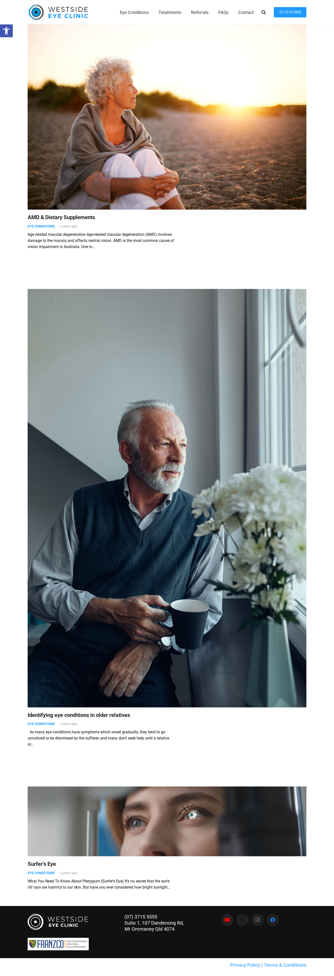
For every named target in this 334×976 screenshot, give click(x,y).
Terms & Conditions (285, 965)
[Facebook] (273, 920)
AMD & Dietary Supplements (61, 217)
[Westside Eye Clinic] (58, 12)
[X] (242, 920)
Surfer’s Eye (42, 864)
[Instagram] (258, 920)
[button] (152, 12)
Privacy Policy (245, 965)
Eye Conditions (41, 226)
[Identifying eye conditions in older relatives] (167, 498)
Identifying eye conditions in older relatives (79, 715)
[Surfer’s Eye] (167, 821)
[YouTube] (227, 920)
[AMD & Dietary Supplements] (167, 117)
